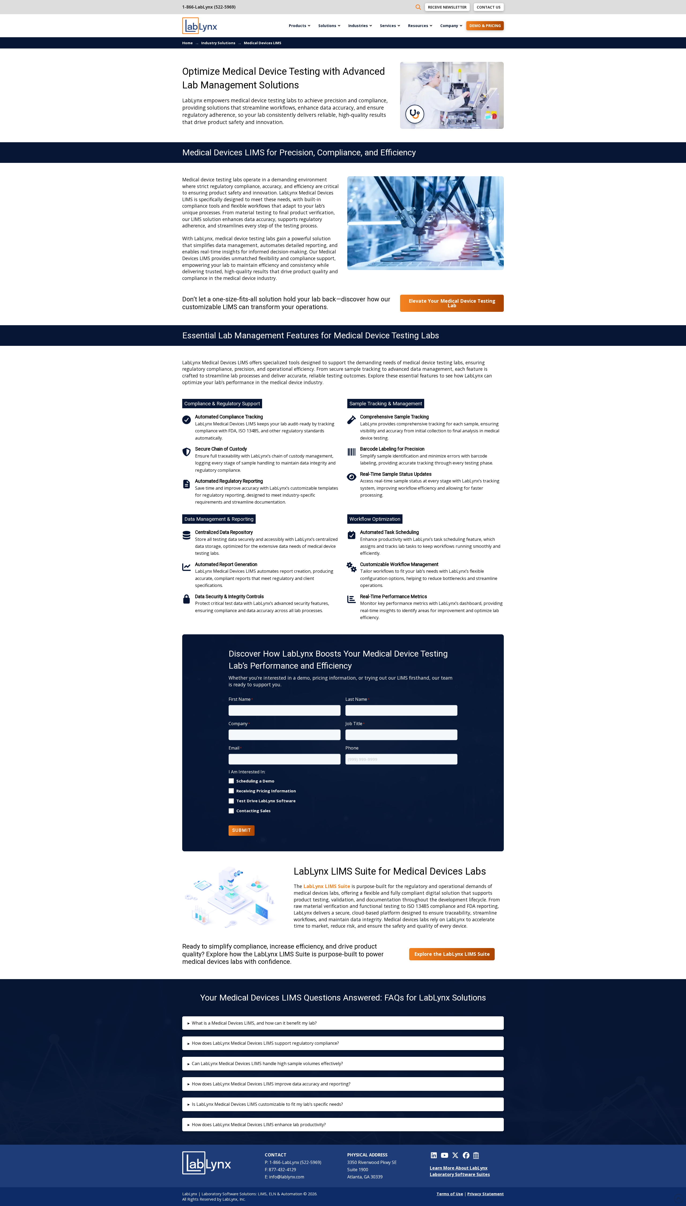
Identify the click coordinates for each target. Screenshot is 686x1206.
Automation (291, 1193)
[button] (343, 1023)
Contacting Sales (253, 811)
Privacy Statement (485, 1193)
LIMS (262, 1193)
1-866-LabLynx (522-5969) (209, 7)
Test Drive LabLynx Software (266, 801)
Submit (241, 830)
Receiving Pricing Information (266, 791)
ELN (272, 1193)
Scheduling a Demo (255, 781)
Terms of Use (450, 1193)
